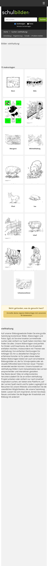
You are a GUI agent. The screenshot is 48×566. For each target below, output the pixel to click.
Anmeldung (7, 36)
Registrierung (17, 36)
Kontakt (26, 36)
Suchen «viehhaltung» (19, 32)
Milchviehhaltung (34, 149)
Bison (13, 91)
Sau (35, 206)
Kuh (13, 126)
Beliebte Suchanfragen (24, 26)
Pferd (13, 206)
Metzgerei (13, 149)
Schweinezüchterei (24, 293)
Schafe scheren (35, 271)
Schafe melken (13, 271)
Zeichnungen (20, 24)
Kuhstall (35, 126)
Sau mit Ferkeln (13, 242)
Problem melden (37, 36)
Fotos (31, 24)
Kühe (34, 91)
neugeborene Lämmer (34, 184)
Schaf (35, 235)
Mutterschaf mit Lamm (13, 184)
